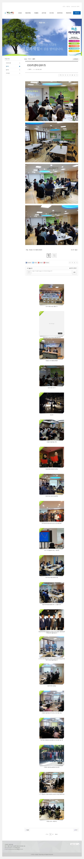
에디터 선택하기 (73, 268)
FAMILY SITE (74, 844)
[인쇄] (74, 75)
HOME (20, 13)
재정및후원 (68, 13)
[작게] (65, 75)
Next (56, 834)
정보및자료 (60, 13)
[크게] (63, 75)
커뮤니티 (77, 13)
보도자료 (51, 13)
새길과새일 (28, 13)
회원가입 (68, 6)
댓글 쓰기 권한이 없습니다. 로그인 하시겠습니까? (42, 271)
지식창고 (8, 73)
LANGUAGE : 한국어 (75, 6)
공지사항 (44, 13)
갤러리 (7, 66)
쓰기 (76, 830)
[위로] (68, 75)
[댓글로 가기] (72, 75)
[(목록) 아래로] (70, 75)
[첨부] (77, 75)
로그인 (64, 6)
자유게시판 (8, 63)
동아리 (7, 69)
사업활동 (36, 13)
